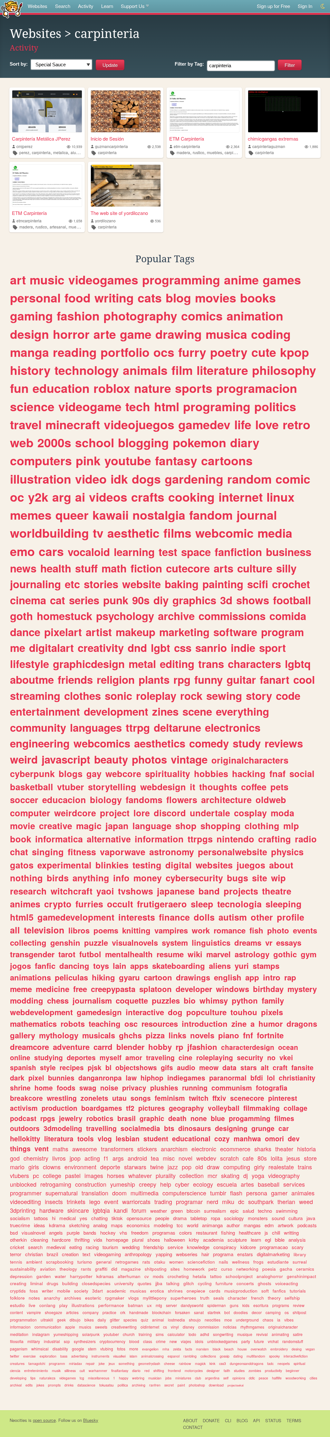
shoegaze (53, 1312)
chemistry (36, 1158)
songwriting (223, 1334)
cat (57, 599)
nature (152, 388)
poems (105, 930)
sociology (234, 1218)
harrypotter (81, 1276)
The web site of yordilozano (119, 212)
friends (75, 679)
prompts (54, 1385)
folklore (17, 1298)
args (118, 1158)
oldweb (271, 799)
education (61, 388)
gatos (22, 865)
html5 (22, 917)
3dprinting (22, 1210)
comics (202, 315)
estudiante (278, 1262)
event (111, 1201)
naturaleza (47, 1378)
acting (92, 1158)
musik (56, 1370)
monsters (258, 1218)
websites (214, 865)
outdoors (25, 1128)
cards (214, 1291)
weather (158, 1210)
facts (188, 1349)
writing (114, 297)
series (84, 599)
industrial (52, 1341)
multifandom (256, 1356)
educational (191, 1138)
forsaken (182, 1312)
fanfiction (238, 551)
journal (257, 515)
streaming (35, 695)
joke (102, 1363)
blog (178, 297)
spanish (23, 1067)
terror (15, 1254)
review (299, 1305)
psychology (125, 615)
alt (265, 1067)
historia (306, 1149)
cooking (191, 496)
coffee (254, 787)
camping (273, 1312)
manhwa (247, 1138)
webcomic (224, 533)
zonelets (94, 1098)
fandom (211, 515)
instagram (41, 1334)
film (182, 370)
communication (47, 1327)
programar (189, 1201)
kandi (121, 1210)
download (216, 1385)
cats (150, 297)
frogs (258, 1262)
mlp (291, 826)
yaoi (105, 891)
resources (159, 1023)
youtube (127, 460)
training (145, 1334)
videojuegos (139, 424)
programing (216, 406)
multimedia (145, 1193)
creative (55, 826)
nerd (212, 1201)
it (192, 787)
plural (137, 1239)
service (175, 1247)
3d (226, 599)
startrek (214, 1312)
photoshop (197, 1385)
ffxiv (219, 1098)
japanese (176, 891)
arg (61, 496)
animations (30, 977)
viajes (186, 1341)
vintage (189, 759)
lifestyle (29, 663)
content (16, 1312)
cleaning (39, 1239)
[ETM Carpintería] (204, 111)
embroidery (279, 1349)
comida (287, 615)
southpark (261, 1201)
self (225, 1378)
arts (223, 568)
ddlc (252, 1378)
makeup (135, 631)
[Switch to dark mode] (323, 6)
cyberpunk (32, 773)
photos (149, 759)
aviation (48, 1269)
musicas (138, 1291)
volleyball (223, 1108)
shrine (20, 1087)
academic (116, 1291)
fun (19, 388)
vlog (105, 1138)
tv (98, 533)
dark (17, 1077)
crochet (291, 583)
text (86, 1254)
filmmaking (261, 1108)
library (300, 1254)
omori (274, 1138)
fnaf (277, 773)
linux (281, 496)
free (80, 988)
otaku (159, 1262)
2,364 (235, 146)
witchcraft (71, 891)
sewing (224, 695)
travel (26, 424)
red (147, 1370)
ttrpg (138, 727)
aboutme (32, 679)
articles (72, 1312)
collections (208, 1356)
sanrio (211, 647)
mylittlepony (155, 1298)
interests (136, 917)
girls (33, 1167)
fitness (82, 852)
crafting (274, 839)
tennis (16, 1262)
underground (247, 1319)
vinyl (175, 1327)
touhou (243, 1011)
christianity (297, 1077)
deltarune (177, 727)
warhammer (98, 1370)
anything (91, 878)
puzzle (96, 942)
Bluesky (90, 1420)
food (77, 297)
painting (222, 583)
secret (169, 1385)
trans (211, 663)
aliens (220, 965)
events (305, 930)
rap (290, 977)
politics (275, 406)
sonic (118, 695)
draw (213, 1167)
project (115, 813)
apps (139, 965)
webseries (187, 1254)
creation (70, 1254)
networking (247, 1269)
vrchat (273, 1341)
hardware (51, 1210)
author (233, 1225)
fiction (146, 568)
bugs (237, 878)
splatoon (155, 988)
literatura (58, 1138)
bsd (14, 1232)
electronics (232, 727)
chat (19, 852)
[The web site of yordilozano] (126, 185)
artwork (286, 1225)
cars (51, 551)
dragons (301, 1023)
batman (135, 1305)
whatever (140, 1175)
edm (269, 1225)
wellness (240, 1262)
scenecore (247, 1098)
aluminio (78, 152)
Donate (211, 1420)
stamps (266, 965)
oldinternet (150, 1327)
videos (108, 496)
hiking (103, 977)
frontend (174, 1370)
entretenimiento (36, 1370)
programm (57, 1363)
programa (223, 1254)
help (165, 1184)
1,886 (313, 146)
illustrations (83, 1305)
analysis (297, 1239)
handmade (138, 1312)
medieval (55, 1247)
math (114, 568)
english (227, 977)
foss (34, 1291)
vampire (34, 1312)
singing (48, 852)
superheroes (183, 1298)
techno (265, 1210)
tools (85, 1138)
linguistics (211, 942)
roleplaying (214, 1057)
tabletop (198, 1218)
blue (218, 1118)
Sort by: (19, 64)
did (114, 1269)
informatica (59, 839)
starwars (135, 1167)
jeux (112, 1363)
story (259, 695)
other (262, 917)
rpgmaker (114, 1298)
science (32, 406)
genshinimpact (301, 1276)
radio (306, 839)
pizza (155, 1035)
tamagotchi (36, 1363)
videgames (67, 1378)
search (35, 1247)
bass (63, 1356)
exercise (29, 1356)
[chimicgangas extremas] (283, 111)
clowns (52, 1167)
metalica (60, 152)
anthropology (138, 1254)
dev (294, 1138)
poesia (269, 1269)
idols (199, 1341)
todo (192, 1334)
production (59, 1108)
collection (192, 1175)
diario (136, 1370)
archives (72, 1298)
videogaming (107, 1254)
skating (230, 1175)
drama (180, 1218)
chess (58, 1000)
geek (61, 1319)
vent (41, 1148)
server (171, 1305)
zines (165, 711)
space (196, 551)
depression (21, 1276)
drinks (68, 1385)
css (182, 647)
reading (75, 352)
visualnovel (33, 1232)
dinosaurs (194, 1128)
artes (247, 1184)
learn (256, 1239)
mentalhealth (129, 954)
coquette (132, 1000)
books (258, 297)
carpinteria (41, 152)
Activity (85, 6)
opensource (139, 1218)
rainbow (185, 1363)
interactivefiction (296, 1356)
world (192, 1225)
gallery (22, 1035)
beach (229, 1349)
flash (236, 1193)
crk (122, 1312)
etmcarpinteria (29, 220)
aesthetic (133, 533)
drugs (52, 1283)
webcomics (101, 743)
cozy (222, 1138)
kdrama (57, 1225)
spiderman (216, 1305)
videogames (103, 279)
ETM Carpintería (186, 138)
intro (271, 977)
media (274, 533)
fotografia (271, 1087)
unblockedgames (222, 1341)
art (18, 279)
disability (60, 1348)
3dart (97, 1291)
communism (231, 1087)
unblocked (23, 1184)
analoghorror (270, 1276)
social (302, 773)
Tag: (189, 64)
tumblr (218, 1193)
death (177, 1118)
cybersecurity (194, 878)
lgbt (160, 647)
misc (169, 1158)
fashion (78, 315)
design (29, 334)
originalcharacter (283, 1327)
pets (279, 787)
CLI (228, 1420)
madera (183, 152)
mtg (159, 1305)
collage (295, 1108)
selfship (292, 1298)
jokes (40, 1385)
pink (88, 460)
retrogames (127, 1262)
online (20, 1057)
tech (137, 406)
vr (268, 942)
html (166, 406)
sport (272, 647)
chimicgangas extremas (273, 138)
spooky (274, 1356)
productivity (273, 1370)
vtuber (70, 787)
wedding (131, 1247)
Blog (242, 1420)
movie (22, 826)
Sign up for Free (273, 6)
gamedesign (99, 1011)
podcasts (307, 1225)
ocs (163, 352)
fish (256, 930)
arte (104, 334)
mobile (63, 1291)
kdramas (105, 1276)
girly (259, 1167)
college (52, 1175)
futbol (90, 954)
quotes (144, 1283)
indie (243, 647)
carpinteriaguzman (268, 146)
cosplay (250, 813)
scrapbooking (59, 1262)
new (173, 1341)
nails (223, 1262)
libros (79, 930)
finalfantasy (119, 1370)
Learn (107, 6)
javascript (66, 759)
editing (177, 663)
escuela (227, 1184)
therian (286, 1201)
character (237, 1298)
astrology (252, 954)
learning (134, 551)
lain (119, 965)
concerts (245, 1283)
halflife (277, 1378)
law (131, 1077)
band (209, 891)
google (78, 1348)
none (198, 1118)
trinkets (76, 1201)
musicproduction (240, 1291)
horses (115, 1175)
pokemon (199, 442)
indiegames (186, 1077)
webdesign (163, 787)
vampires (171, 930)
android (137, 1158)
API (256, 1420)
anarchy (52, 1298)
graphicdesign (89, 663)
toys (101, 965)
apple (70, 1327)
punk (115, 599)
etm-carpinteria (187, 146)
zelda (177, 1349)
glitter (115, 1319)
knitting (136, 930)
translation (95, 1193)
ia (278, 1319)
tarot (66, 954)
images (93, 1175)
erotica (157, 1291)
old (199, 1167)
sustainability (23, 1269)
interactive (145, 1011)
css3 (222, 1363)
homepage (117, 1239)
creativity (101, 647)
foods (66, 1087)
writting (291, 1232)
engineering (40, 743)
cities (313, 1378)
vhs (123, 1232)
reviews (284, 743)
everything (242, 711)
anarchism (174, 1149)
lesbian (128, 1138)
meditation (19, 1334)
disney (188, 1327)
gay (94, 773)
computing (236, 1167)
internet (240, 496)
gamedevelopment (75, 917)
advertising (79, 1356)
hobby (160, 1046)
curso (226, 1269)
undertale (210, 813)
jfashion (202, 1046)
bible (280, 1239)
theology (68, 1269)
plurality (166, 1175)
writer (47, 1291)
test (168, 551)
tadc (270, 1363)
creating (18, 1283)
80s (262, 1158)
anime (241, 279)
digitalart (51, 647)
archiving (138, 1385)
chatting (99, 1218)
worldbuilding (49, 533)
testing (146, 865)
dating (238, 1356)
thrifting (82, 1239)
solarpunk (91, 1334)
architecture (226, 799)
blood (134, 1341)
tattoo (216, 1276)
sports (193, 388)
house (242, 1349)
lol (271, 1077)
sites (175, 1269)
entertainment (45, 711)
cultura (295, 1218)
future (259, 1341)
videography (284, 1175)
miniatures (183, 1378)
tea (155, 1158)
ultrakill (47, 1319)
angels (56, 1232)
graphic (152, 1118)
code (288, 695)
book (20, 839)
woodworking (296, 1378)
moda (282, 813)
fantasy (176, 460)
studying (48, 1057)
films (177, 533)
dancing (74, 965)
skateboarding (178, 965)
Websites (37, 6)
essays (288, 942)
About (190, 1420)
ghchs (130, 1035)
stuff (86, 568)
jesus (293, 1158)
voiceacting (286, 1283)
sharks (262, 1149)
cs (165, 1327)
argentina (212, 1378)
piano (228, 1035)
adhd (204, 1334)
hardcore (61, 1239)
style (48, 1067)
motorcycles (194, 1370)
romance (230, 930)
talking (173, 1283)
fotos (121, 1348)
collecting (28, 942)
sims (160, 1334)
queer (72, 515)
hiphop (152, 1077)
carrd (102, 1046)
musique (244, 1334)
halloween (174, 1239)
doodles (241, 1312)
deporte (110, 1167)
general (104, 1262)
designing (231, 1128)
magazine (131, 1269)
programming (181, 279)
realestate (281, 1167)
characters (254, 663)
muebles (214, 152)
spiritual (299, 1363)
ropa (215, 1218)
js (266, 1232)
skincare (78, 1210)
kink (212, 1363)
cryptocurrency (112, 1341)
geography (186, 1108)
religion (116, 679)
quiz (144, 1319)
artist (99, 631)
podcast (23, 1118)
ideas (39, 1225)
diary (244, 442)
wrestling (62, 1098)
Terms (293, 1420)
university (124, 1283)
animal (158, 1319)
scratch (229, 1158)
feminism (170, 1098)
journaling (35, 583)
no (271, 1057)
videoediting (25, 1201)
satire (298, 1334)
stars (248, 1067)
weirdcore (75, 813)
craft (280, 1067)
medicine (52, 988)
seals (218, 1298)
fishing (228, 1232)
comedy (209, 743)
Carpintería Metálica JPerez (41, 138)
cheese (169, 1363)
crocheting (178, 1276)
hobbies (211, 773)
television (44, 930)
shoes (153, 1239)
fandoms (144, 799)
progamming (249, 1118)
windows (232, 988)
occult (120, 904)
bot (227, 1312)
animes (25, 904)
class (147, 1341)
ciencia (15, 1370)
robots (73, 1023)
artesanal (58, 226)
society (81, 1291)
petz (213, 1269)
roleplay (156, 695)
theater (284, 1149)
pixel (36, 1077)
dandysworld (192, 1305)
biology (106, 799)
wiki (195, 954)
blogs (70, 773)
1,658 (77, 220)
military (33, 1341)
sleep (202, 904)
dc (241, 1201)
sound (278, 1218)
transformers (117, 1149)
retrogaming (55, 1184)
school (94, 442)
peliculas (71, 977)
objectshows (136, 1067)
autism (232, 917)
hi (53, 1218)
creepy (147, 1184)
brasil (126, 1118)
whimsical (40, 1348)
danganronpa (100, 1077)
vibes (289, 1319)
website (141, 583)
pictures (151, 1108)
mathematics (33, 1023)
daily (102, 1319)
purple (73, 1232)
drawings (193, 977)
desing (297, 1349)
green (177, 1210)
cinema (28, 599)
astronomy (171, 852)
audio (186, 1067)
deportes (81, 1057)
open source (44, 1420)
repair (90, 1363)
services (294, 1184)
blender (130, 1046)
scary (298, 1247)
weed (306, 1201)
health (55, 568)
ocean (288, 1047)
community (38, 727)
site (259, 878)
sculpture (237, 1239)
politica (123, 1385)
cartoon (158, 977)
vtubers (19, 1175)
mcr (212, 1175)
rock (191, 695)
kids (245, 1305)
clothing (262, 826)
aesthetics (159, 743)
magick (200, 1363)
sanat (199, 1312)
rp (179, 1046)
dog (175, 1011)
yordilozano (105, 220)
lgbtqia (101, 1210)
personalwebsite (232, 852)
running (195, 1087)
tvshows (135, 891)
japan (117, 826)
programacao (274, 1247)
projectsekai (236, 1385)
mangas (252, 1225)
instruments (100, 1356)
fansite (302, 1067)
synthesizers (85, 1341)
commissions (232, 615)
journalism (92, 1000)
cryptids (18, 1291)
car (283, 1128)
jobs (168, 1378)
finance (174, 917)
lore (141, 813)
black (216, 1349)
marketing (184, 631)
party (245, 1341)
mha (165, 1349)
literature (222, 370)
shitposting (156, 1269)
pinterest (282, 1098)
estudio (17, 1305)
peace (263, 1378)
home (43, 1087)
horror (71, 334)
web (22, 442)
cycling (205, 1283)
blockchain (161, 1312)
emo (22, 551)
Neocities (18, 1420)
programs (280, 1305)
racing (92, 1247)
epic (234, 1210)
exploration (48, 1356)
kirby (194, 1239)
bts (169, 1128)
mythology (58, 1035)
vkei (286, 1057)
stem (92, 1348)
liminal (36, 1283)
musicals (98, 1035)
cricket (17, 1247)
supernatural (61, 1193)
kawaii (110, 515)
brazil (52, 1254)
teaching (105, 1023)
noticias (230, 1327)
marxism (202, 1349)
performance (111, 1305)
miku (228, 1201)
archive (176, 615)
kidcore (248, 1247)
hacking (249, 773)
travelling (101, 1128)
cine (185, 1057)
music (47, 279)
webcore (123, 773)
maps (117, 1225)
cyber (182, 1184)
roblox (111, 388)
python (245, 1000)
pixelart (63, 631)
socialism (20, 1218)
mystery (302, 988)
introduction (205, 1023)
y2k (38, 496)
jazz (173, 1167)
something (126, 1363)
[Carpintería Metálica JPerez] (47, 111)
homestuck (64, 615)
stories (101, 583)
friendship (153, 1247)
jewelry (70, 1118)
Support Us (133, 6)
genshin (65, 942)
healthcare (250, 1232)
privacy (134, 1087)
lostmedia (176, 1319)
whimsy (213, 1000)
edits (29, 1385)
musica (226, 334)
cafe (248, 1158)
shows (252, 599)
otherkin (18, 1239)
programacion (256, 388)
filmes (284, 1118)
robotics (99, 1118)
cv (146, 1276)
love (267, 424)
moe (228, 1319)
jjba (158, 1283)
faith (227, 1370)
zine (239, 1023)
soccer (24, 799)
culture (254, 568)
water (60, 1276)
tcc (180, 1225)
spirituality (167, 773)
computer (30, 813)
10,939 (77, 146)
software (235, 631)
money (147, 878)
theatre (276, 891)
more (133, 1348)
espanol (174, 1356)
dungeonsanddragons (246, 1363)
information (159, 839)
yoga (258, 1175)
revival (262, 1334)
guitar (241, 679)
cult (82, 1370)
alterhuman (129, 1276)
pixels (272, 1011)
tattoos (41, 1218)
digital (178, 865)
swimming (286, 1210)
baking (182, 583)
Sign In (305, 6)
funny (208, 679)
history (30, 370)
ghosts (264, 1283)
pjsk (95, 1067)
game (135, 334)
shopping (220, 826)
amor (133, 1057)
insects (54, 1201)
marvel (218, 954)
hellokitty (25, 1138)
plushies (164, 1087)
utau (119, 1098)
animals (145, 370)
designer (213, 1370)
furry (192, 352)
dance (25, 631)
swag (87, 1087)
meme (21, 988)
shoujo (195, 1319)
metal (142, 663)
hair (205, 1254)
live (32, 1305)
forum (138, 1210)
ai (80, 496)
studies (239, 1370)
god (15, 1158)
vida (97, 1239)
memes (31, 515)
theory (274, 1298)
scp (67, 1341)
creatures (17, 1363)
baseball (268, 1184)
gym (308, 954)
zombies (254, 1370)
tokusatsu (106, 1385)
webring (138, 1378)
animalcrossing (152, 1356)
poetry (229, 352)
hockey (108, 1232)
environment (80, 1167)
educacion (64, 799)
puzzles (166, 1000)
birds (58, 878)
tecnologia (239, 904)
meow (208, 1067)
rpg (181, 679)
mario (17, 1167)
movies (215, 297)
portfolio (125, 352)
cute (263, 352)
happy (123, 1378)
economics (138, 1225)
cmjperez (24, 146)
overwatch (259, 1349)
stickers (147, 1149)
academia (213, 1239)
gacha (286, 1269)
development (116, 711)
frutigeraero (162, 904)
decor (257, 1312)
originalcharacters (249, 760)
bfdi (256, 1077)
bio (190, 1000)
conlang (47, 1305)
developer (194, 988)
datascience (86, 1385)
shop (186, 826)
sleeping (284, 904)
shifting (158, 1370)
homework (194, 1269)
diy (161, 599)
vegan (310, 1349)
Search (62, 6)
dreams (247, 942)
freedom (140, 1232)
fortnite (270, 1035)
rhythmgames (252, 1327)
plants (154, 679)
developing (18, 1378)
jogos (20, 965)
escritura (260, 1305)
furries (89, 904)
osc (131, 1023)
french (257, 1298)
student (155, 1138)
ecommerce (235, 1149)
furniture (224, 1283)
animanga (212, 1225)
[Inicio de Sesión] (126, 111)
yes (83, 1218)
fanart (274, 679)
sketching (79, 1225)
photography (140, 315)
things (20, 1148)
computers (41, 460)
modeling (163, 1225)
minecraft (72, 424)
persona (256, 1193)
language (151, 826)
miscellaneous (98, 1378)
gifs (167, 1067)
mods (158, 1276)
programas (163, 1232)
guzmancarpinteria (111, 146)
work (201, 930)
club (198, 1378)
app (252, 977)
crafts (147, 496)
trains (305, 1167)
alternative (109, 839)
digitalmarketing (273, 1254)
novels (202, 1035)
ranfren (154, 1385)
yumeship (122, 1184)
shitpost (299, 1312)
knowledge (198, 1247)
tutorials (298, 1291)
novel (185, 1158)
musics (85, 1327)
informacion (20, 1327)
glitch (188, 1283)
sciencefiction (201, 1262)
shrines (175, 1291)
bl (108, 1067)
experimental (64, 865)
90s (141, 599)
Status (273, 1420)
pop (186, 1167)
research (28, 891)
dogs (146, 478)
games (282, 279)
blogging (143, 442)
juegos (251, 865)
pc (36, 1175)
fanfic (45, 965)
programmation (23, 1319)
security (250, 1057)
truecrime (20, 1225)
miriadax (75, 1363)
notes (34, 1298)
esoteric (93, 1298)
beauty (111, 759)
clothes (82, 695)
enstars (245, 1254)
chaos (268, 1319)
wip (278, 878)
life (242, 424)
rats (146, 1262)
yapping (164, 1254)
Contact (193, 1427)
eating (75, 1247)
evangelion (150, 1349)
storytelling (112, 787)
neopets (283, 1363)
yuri (242, 965)
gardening (194, 478)
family (273, 1000)
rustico (198, 152)
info (121, 878)
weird (24, 759)
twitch (199, 1098)
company (90, 1312)
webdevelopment (41, 1011)
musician (154, 1378)
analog (100, 1225)
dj (245, 1175)
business (288, 551)
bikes (89, 1319)
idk (119, 478)
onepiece (196, 1291)
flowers (181, 799)
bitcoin (193, 1210)
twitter (14, 1356)
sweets (101, 1327)
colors (185, 1232)
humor (270, 1023)
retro (296, 424)
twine (157, 1167)
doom (119, 1193)
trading (163, 1201)
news (23, 568)
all (15, 930)
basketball (31, 787)
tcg (82, 1378)
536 (158, 220)
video (91, 478)
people (162, 1218)
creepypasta (113, 988)
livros (59, 1158)
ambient (34, 1262)
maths (60, 1149)
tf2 (130, 1108)
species (130, 1319)
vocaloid (89, 551)
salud (248, 1210)
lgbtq (298, 663)
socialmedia (140, 1128)
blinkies (112, 865)
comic (293, 478)
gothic (285, 954)
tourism (110, 1247)
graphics (194, 599)
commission (208, 1327)
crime (161, 1341)
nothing (26, 878)
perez (24, 152)
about (281, 865)
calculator (176, 1334)
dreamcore (29, 1046)
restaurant (206, 1232)
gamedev (204, 424)
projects (241, 891)
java (310, 1218)
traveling (160, 1057)
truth (204, 1298)
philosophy (284, 370)
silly (286, 568)
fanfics (279, 1291)
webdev (206, 1158)
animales (303, 1193)
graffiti (101, 1269)
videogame (89, 406)
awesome (84, 1149)
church (129, 1334)
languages (96, 727)
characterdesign (247, 1047)
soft (265, 1291)
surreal (300, 1262)
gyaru (129, 977)
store (310, 1158)
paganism (18, 1348)
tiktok (117, 1218)
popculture (206, 1011)
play (63, 1305)
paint (181, 1385)
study (247, 743)
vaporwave (122, 852)
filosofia (17, 1341)
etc (72, 583)
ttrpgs (200, 839)
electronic (203, 1149)
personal (35, 297)
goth (21, 615)
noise (109, 1087)
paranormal (228, 1077)
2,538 (156, 146)
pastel (73, 1175)
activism (24, 1108)
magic (89, 826)
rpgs (47, 1118)
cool (304, 679)
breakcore (26, 1098)
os (287, 1312)
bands (89, 1232)
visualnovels (135, 942)
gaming (31, 315)
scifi (257, 583)
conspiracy (225, 1247)
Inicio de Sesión (107, 138)
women (176, 1262)
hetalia (199, 1276)
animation (255, 315)
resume (170, 954)
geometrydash (149, 1363)
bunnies (61, 1077)
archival (16, 1385)
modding (26, 1000)
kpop (294, 352)
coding (271, 334)
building (70, 1283)
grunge (263, 1128)
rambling (190, 1356)
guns (234, 1305)
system (175, 942)
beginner (292, 1370)
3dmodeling (63, 1128)
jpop (75, 1158)
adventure (71, 1046)
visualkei (119, 1356)
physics (287, 852)
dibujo (75, 1319)
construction (90, 1184)
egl (268, 1239)
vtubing (106, 1348)
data (229, 1067)
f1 (106, 1158)
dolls (204, 917)
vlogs (133, 1298)
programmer (26, 1193)
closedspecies (96, 1283)
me (17, 647)
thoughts (218, 787)
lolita (277, 1158)
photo (278, 930)
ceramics (305, 1269)
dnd (137, 647)
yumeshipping (65, 1334)
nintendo (235, 839)
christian (34, 1254)
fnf (248, 1035)
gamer (279, 1193)
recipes (72, 1067)
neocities (212, 1319)
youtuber (111, 1334)
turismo (84, 1262)
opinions (238, 1378)
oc (17, 496)
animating (280, 1334)
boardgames (101, 1108)
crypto (58, 904)
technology (86, 370)
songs (141, 1098)
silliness (70, 1370)
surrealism (215, 1210)
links (177, 1035)
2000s (54, 442)
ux (149, 1305)
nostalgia (158, 515)
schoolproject (239, 1276)
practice (109, 1312)
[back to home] (12, 8)
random (249, 478)
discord (170, 813)
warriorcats (136, 1201)
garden (43, 1276)
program (282, 631)
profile (290, 917)
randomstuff (292, 1341)
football (292, 599)
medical (67, 1218)
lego (94, 1201)
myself (110, 1057)
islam (133, 1356)
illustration (40, 478)
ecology (203, 1184)
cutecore (188, 568)
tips (32, 1378)
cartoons (227, 460)
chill (276, 1232)
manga (29, 352)
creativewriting (124, 1327)
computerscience (184, 1193)
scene (197, 711)
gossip (224, 1356)
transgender (32, 954)
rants (86, 1269)
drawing (178, 334)
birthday (268, 988)
